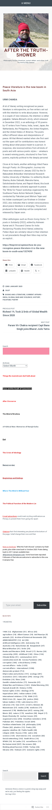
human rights (11, 691)
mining (38, 710)
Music (7, 713)
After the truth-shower (26, 53)
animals (8, 637)
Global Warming (40, 685)
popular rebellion (12, 730)
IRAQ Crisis (9, 699)
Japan (21, 699)
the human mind (12, 744)
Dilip (7, 290)
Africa (32, 632)
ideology (27, 691)
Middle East (24, 710)
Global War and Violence (20, 297)
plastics (19, 727)
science (9, 736)
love (20, 705)
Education (25, 677)
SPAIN (7, 741)
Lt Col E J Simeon (34, 705)
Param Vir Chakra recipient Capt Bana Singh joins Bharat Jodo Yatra (28, 325)
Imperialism (10, 694)
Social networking (13, 739)
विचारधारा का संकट (9, 465)
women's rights (36, 750)
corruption (10, 663)
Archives (6, 363)
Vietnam (20, 750)
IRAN (32, 696)
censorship (10, 654)
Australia (9, 646)
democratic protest (13, 671)
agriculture (9, 635)
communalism (28, 657)
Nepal (42, 713)
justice (32, 699)
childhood (26, 654)
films (20, 680)
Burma (42, 651)
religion (9, 733)
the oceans (29, 744)
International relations (15, 696)
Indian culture (27, 694)
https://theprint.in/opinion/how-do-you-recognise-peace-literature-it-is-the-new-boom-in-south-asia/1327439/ (24, 248)
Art (25, 640)
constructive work (12, 660)
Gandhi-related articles (15, 682)
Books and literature (15, 295)
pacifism (7, 300)
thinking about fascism (15, 747)
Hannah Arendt (11, 688)
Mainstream (10, 708)
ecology (36, 674)
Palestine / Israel (25, 722)
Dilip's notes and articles (16, 674)
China (39, 654)
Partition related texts (14, 724)
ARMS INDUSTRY (12, 640)
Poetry (15, 300)
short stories (23, 736)
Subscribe (41, 605)
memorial (9, 710)
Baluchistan (22, 646)
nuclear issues (28, 716)
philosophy (33, 724)
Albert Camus (25, 635)
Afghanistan (19, 632)
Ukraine (8, 750)
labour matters (12, 702)
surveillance (33, 741)
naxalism (31, 713)
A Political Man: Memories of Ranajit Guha (20, 427)
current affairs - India (15, 665)
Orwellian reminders (34, 719)
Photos (8, 727)
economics (10, 677)
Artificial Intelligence (14, 643)
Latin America (30, 702)
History (36, 297)
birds (26, 649)
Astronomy (32, 643)
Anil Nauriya (41, 635)
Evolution (9, 680)
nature (18, 713)
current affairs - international (18, 668)
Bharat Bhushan (12, 649)
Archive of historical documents (30, 637)
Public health (29, 730)
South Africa (31, 739)
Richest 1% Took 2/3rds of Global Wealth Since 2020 (25, 312)
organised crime (12, 719)
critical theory (27, 663)
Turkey (34, 747)
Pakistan (8, 722)
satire (32, 733)
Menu (27, 3)
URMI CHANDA (10, 99)
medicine (36, 708)
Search (5, 346)
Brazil (31, 651)
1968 (7, 632)
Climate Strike (11, 657)
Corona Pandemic (32, 660)
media (23, 708)
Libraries (9, 705)
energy (38, 677)
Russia (21, 733)
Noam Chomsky (11, 716)
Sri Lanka (19, 741)
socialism (38, 736)
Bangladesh (37, 646)
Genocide (34, 682)
